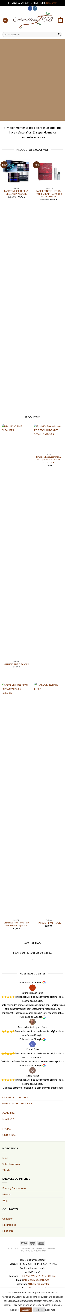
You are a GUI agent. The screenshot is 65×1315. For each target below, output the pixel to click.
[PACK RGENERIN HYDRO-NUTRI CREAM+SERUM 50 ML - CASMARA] (48, 171)
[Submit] (59, 34)
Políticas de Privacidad (33, 1251)
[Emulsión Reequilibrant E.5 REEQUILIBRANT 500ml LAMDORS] (48, 438)
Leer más (50, 1309)
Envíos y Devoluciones (14, 1188)
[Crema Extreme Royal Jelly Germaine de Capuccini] (16, 800)
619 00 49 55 (49, 1275)
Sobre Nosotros (11, 1163)
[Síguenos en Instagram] (35, 8)
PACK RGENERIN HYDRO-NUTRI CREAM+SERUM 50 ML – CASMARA (49, 194)
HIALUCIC (8, 1119)
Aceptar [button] (26, 1310)
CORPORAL (9, 1134)
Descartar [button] (51, 2)
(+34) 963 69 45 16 (30, 1275)
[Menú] (5, 20)
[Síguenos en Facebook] (30, 8)
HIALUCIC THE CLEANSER (16, 664)
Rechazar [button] (39, 1310)
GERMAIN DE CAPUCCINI (17, 1103)
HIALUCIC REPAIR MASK (49, 923)
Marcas (6, 1194)
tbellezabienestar (38, 1287)
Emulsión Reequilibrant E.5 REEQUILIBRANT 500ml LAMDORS (48, 460)
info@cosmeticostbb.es (36, 1279)
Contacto (7, 1218)
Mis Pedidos (9, 1224)
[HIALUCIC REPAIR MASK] (48, 800)
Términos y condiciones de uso (39, 1248)
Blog (5, 1200)
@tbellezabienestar (38, 1283)
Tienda (6, 1170)
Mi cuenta (7, 1230)
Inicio (5, 1157)
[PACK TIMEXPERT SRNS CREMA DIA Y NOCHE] (16, 171)
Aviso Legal (14, 1248)
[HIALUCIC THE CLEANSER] (16, 541)
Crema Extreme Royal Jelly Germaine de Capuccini (16, 924)
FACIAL (6, 1128)
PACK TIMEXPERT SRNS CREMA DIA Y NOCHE (16, 192)
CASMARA (8, 1113)
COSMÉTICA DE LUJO (15, 1097)
